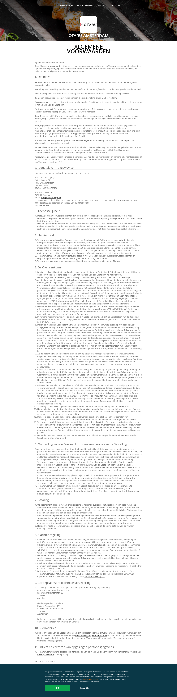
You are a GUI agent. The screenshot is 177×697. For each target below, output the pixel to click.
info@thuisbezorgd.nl (51, 197)
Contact (101, 5)
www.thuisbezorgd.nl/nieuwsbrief (91, 635)
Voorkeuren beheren (91, 679)
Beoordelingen (84, 5)
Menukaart (66, 5)
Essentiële (84, 688)
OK (57, 688)
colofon (115, 5)
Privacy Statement (45, 654)
